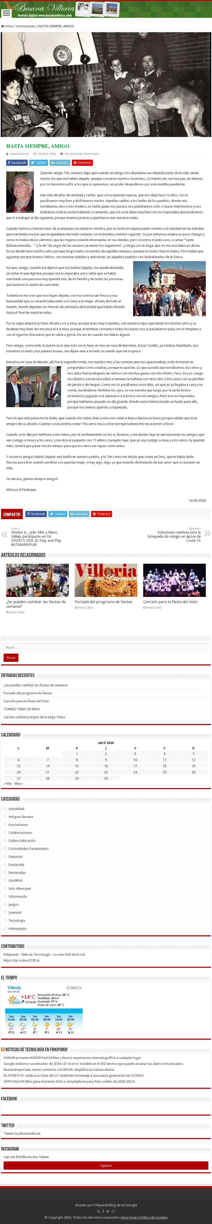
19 (193, 766)
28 (47, 778)
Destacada (16, 865)
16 (106, 766)
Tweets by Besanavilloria (22, 1133)
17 (135, 766)
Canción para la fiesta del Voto (170, 602)
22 (77, 772)
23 (106, 772)
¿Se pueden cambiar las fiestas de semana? (36, 685)
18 (164, 766)
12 (193, 760)
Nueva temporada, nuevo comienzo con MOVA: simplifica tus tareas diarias (59, 1070)
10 (135, 760)
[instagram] (113, 1211)
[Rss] (99, 1211)
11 (164, 760)
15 (77, 766)
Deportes (15, 857)
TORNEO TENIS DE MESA (22, 709)
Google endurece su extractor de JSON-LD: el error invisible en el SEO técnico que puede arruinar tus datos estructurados (93, 1064)
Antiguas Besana (21, 817)
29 (77, 778)
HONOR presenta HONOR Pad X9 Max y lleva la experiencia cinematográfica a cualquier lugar (72, 1058)
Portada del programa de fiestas (103, 602)
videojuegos (18, 928)
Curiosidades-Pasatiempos (29, 849)
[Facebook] (103, 1211)
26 (193, 772)
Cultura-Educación (22, 841)
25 (164, 772)
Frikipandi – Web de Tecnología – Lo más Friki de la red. (45, 954)
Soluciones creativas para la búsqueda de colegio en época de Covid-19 (174, 535)
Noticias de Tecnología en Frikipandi (36, 1049)
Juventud (15, 912)
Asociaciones (25, 26)
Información (18, 896)
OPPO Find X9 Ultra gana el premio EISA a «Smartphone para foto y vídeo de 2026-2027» (70, 1081)
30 (106, 778)
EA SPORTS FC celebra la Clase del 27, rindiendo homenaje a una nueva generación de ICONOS (74, 1075)
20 (18, 772)
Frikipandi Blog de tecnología (115, 1205)
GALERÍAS (16, 881)
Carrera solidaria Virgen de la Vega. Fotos (34, 717)
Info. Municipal (20, 889)
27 (18, 778)
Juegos (14, 904)
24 (135, 772)
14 (47, 766)
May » (18, 783)
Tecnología (17, 920)
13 (18, 766)
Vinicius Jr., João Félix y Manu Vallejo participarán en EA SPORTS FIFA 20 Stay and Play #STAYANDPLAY (36, 537)
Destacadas (92, 154)
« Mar (8, 783)
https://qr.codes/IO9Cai (21, 960)
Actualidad (16, 809)
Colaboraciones (20, 833)
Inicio (8, 26)
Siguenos (106, 1165)
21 (47, 772)
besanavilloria (19, 154)
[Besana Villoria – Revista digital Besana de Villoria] (106, 9)
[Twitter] (108, 1211)
